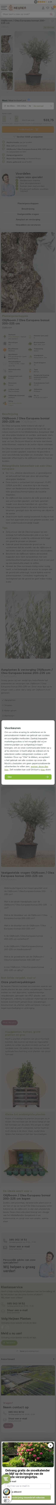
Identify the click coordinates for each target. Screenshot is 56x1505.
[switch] (6, 1500)
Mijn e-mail (10, 1481)
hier (43, 769)
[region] (28, 752)
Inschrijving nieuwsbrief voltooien (28, 1497)
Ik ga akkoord (14, 1492)
